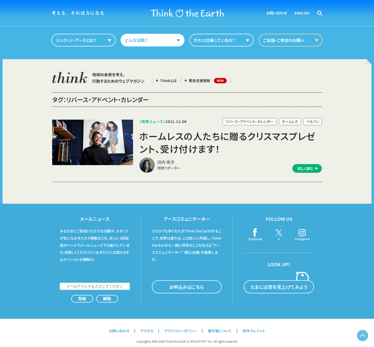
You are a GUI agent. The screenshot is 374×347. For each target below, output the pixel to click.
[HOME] (187, 13)
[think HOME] (98, 77)
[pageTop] (362, 335)
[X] (279, 235)
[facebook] (255, 235)
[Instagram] (302, 235)
